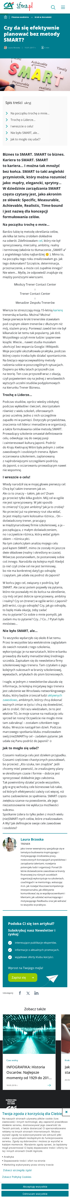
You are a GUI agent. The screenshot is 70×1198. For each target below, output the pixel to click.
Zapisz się (19, 977)
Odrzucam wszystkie (35, 1193)
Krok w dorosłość (43, 17)
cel (40, 241)
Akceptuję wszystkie (35, 1186)
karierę (58, 310)
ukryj (27, 103)
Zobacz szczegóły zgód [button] (17, 1170)
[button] (66, 1111)
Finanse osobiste (20, 17)
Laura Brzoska (32, 839)
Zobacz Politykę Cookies (16, 1176)
